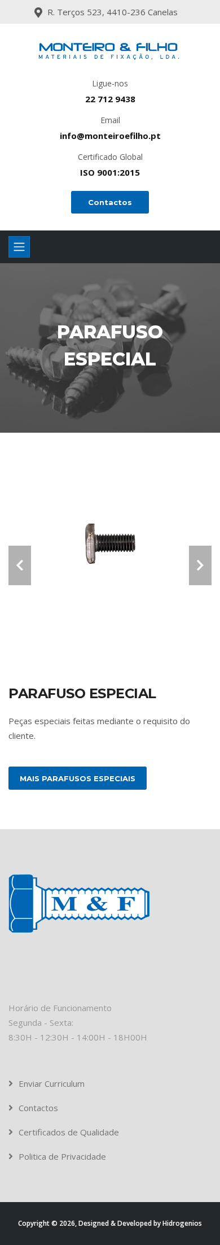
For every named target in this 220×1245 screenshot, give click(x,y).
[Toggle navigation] (19, 247)
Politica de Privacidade (62, 1156)
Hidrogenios (182, 1223)
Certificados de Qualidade (69, 1132)
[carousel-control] (19, 565)
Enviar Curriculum (52, 1083)
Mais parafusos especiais (77, 778)
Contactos (110, 202)
